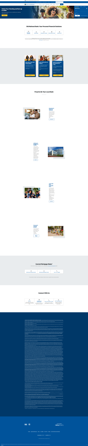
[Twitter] (62, 425)
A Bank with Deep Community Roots (51, 185)
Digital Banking (47, 4)
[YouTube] (56, 425)
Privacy (39, 431)
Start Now (58, 75)
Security (29, 431)
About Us (54, 4)
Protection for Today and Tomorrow (51, 109)
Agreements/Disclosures (34, 431)
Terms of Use (45, 431)
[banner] (30, 4)
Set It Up (30, 75)
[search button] (62, 2)
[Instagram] (59, 425)
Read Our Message (36, 236)
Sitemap (49, 431)
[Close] (87, 444)
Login (61, 4)
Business (44, 4)
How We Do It (51, 119)
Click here (40, 68)
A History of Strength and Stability (35, 144)
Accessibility (41, 431)
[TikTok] (61, 425)
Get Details (4, 15)
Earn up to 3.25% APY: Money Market (30, 63)
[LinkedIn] (58, 425)
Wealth (51, 4)
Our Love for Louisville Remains (35, 226)
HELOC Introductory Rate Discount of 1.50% (57, 63)
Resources (57, 4)
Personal (40, 4)
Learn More (44, 75)
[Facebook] (55, 425)
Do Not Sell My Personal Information (55, 431)
